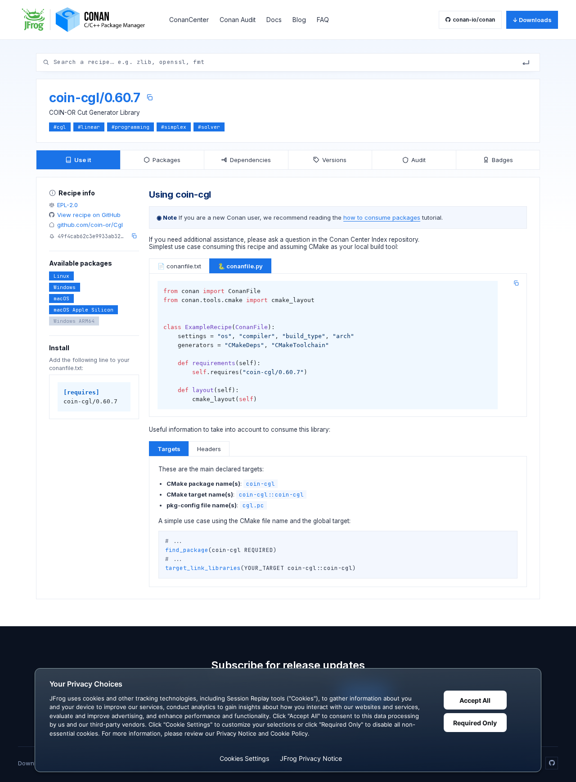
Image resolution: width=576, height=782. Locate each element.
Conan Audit (238, 19)
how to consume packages (381, 217)
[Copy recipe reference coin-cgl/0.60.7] (149, 97)
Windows (65, 287)
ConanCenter (189, 19)
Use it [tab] (82, 159)
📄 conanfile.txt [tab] (179, 266)
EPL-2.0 (67, 204)
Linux (61, 276)
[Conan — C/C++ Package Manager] (86, 19)
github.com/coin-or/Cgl (90, 224)
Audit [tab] (418, 159)
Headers (209, 448)
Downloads (34, 763)
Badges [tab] (502, 159)
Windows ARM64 (74, 321)
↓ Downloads (532, 19)
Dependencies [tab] (250, 159)
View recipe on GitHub (89, 214)
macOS (61, 298)
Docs (274, 19)
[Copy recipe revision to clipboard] (134, 236)
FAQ (323, 19)
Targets (169, 448)
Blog (299, 19)
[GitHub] (551, 763)
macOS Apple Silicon (83, 310)
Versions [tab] (334, 159)
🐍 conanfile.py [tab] (240, 266)
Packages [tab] (166, 159)
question (297, 239)
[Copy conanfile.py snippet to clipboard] (516, 283)
